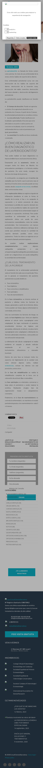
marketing (12, 32)
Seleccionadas (20, 38)
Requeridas (10, 38)
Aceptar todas (31, 38)
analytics (12, 29)
